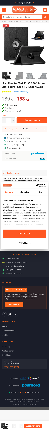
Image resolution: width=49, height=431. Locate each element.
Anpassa (23, 243)
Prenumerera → (14, 304)
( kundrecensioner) (20, 92)
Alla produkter (12, 21)
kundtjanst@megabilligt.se (12, 367)
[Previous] (6, 45)
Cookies (5, 335)
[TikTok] (16, 314)
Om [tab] (40, 192)
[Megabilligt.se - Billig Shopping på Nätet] (24, 9)
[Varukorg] (45, 10)
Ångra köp (6, 346)
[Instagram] (10, 314)
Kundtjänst (6, 355)
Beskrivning (13, 172)
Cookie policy (17, 404)
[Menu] (4, 10)
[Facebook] (4, 314)
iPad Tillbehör (38, 21)
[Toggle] (4, 172)
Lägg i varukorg (32, 120)
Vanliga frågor (8, 351)
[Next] (43, 45)
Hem (3, 21)
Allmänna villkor (8, 331)
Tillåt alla (24, 234)
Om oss (5, 326)
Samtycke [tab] (9, 192)
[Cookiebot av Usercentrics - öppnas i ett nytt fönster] (35, 185)
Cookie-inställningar (29, 404)
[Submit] (44, 17)
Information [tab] (24, 192)
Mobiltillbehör (25, 21)
